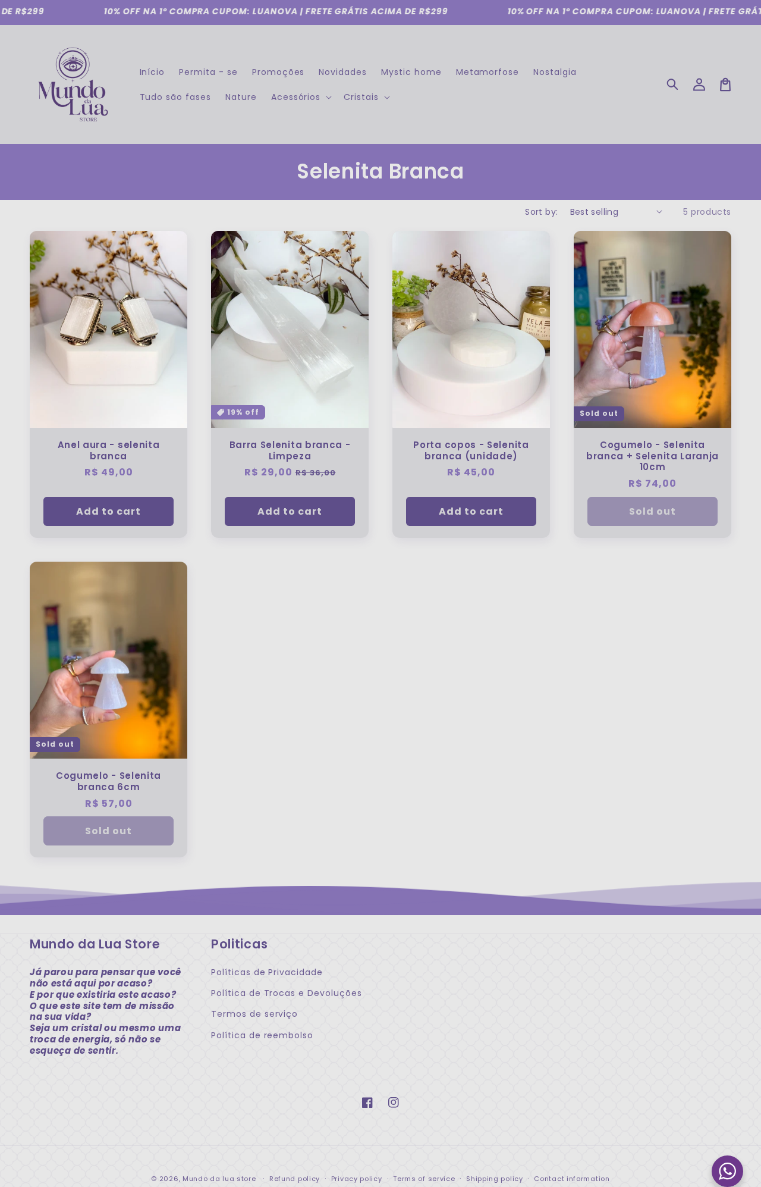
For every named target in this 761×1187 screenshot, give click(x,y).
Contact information (571, 1178)
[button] (673, 84)
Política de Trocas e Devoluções (286, 993)
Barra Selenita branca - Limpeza (290, 451)
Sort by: (541, 212)
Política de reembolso (262, 1035)
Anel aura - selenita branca (109, 451)
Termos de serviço (254, 1014)
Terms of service (424, 1178)
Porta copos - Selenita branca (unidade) (471, 451)
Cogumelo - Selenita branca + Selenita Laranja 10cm (652, 457)
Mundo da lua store (219, 1178)
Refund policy (294, 1178)
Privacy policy (356, 1178)
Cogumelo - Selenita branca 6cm (108, 782)
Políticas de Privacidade (267, 972)
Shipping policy (494, 1178)
